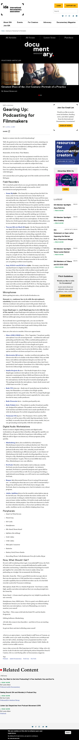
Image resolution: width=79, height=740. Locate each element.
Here (66, 189)
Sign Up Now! (65, 125)
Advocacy (47, 22)
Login (59, 6)
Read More (59, 210)
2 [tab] (41, 95)
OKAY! (68, 732)
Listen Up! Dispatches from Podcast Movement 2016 (20, 706)
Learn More (66, 296)
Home (2, 31)
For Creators (33, 22)
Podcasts (5, 658)
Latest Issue (49, 38)
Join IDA (6, 26)
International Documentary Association (12, 9)
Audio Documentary (16, 658)
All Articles (11, 38)
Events (20, 22)
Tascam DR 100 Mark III (15, 227)
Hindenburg (10, 443)
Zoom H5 (9, 193)
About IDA (7, 22)
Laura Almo (10, 127)
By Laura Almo (5, 685)
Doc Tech (33, 658)
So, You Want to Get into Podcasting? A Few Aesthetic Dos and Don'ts (27, 679)
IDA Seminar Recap (12, 700)
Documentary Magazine (66, 22)
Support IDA (71, 6)
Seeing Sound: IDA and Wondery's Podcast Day (18, 692)
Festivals (3, 713)
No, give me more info (13, 738)
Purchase (69, 38)
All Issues (30, 38)
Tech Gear (26, 658)
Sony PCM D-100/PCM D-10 (16, 265)
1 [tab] (39, 95)
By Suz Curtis (5, 698)
